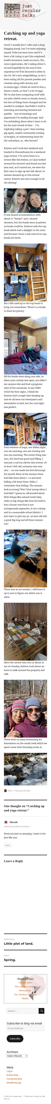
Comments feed (14, 1079)
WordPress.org (14, 1083)
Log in (10, 1071)
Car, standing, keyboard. (25, 994)
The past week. (25, 982)
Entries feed (12, 1075)
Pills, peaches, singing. (25, 986)
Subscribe (15, 1038)
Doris (10, 791)
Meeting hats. (25, 990)
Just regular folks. (15, 1096)
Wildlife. (25, 998)
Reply (7, 845)
